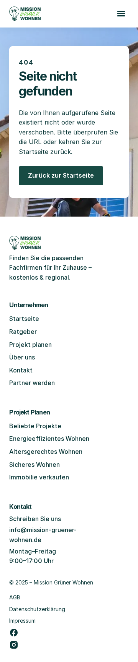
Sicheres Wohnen (34, 464)
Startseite (24, 318)
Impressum (22, 620)
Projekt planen (30, 344)
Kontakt (21, 370)
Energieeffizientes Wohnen (49, 438)
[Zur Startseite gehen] (25, 13)
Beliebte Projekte (35, 426)
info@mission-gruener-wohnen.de (43, 535)
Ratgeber (23, 331)
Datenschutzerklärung (37, 609)
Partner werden (32, 383)
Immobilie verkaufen (39, 477)
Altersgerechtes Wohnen (45, 451)
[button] (121, 13)
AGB (14, 597)
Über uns (22, 357)
